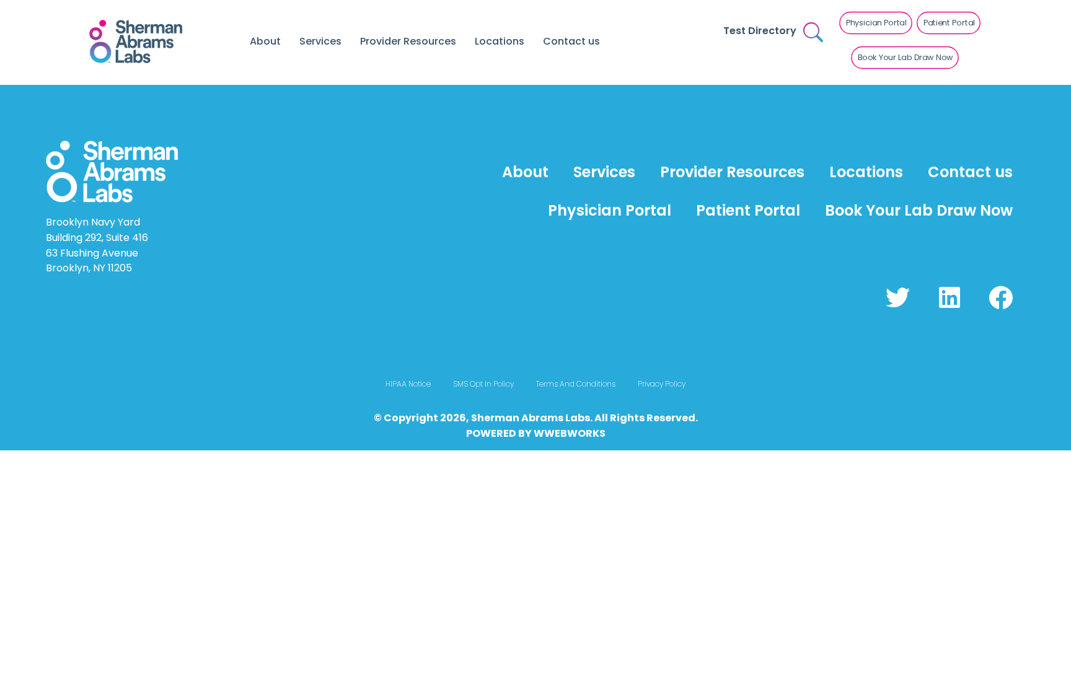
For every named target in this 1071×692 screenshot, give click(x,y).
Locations (499, 41)
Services (320, 41)
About (265, 41)
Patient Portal (748, 210)
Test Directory (759, 31)
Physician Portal (609, 210)
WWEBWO (560, 433)
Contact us (571, 41)
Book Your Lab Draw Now (919, 210)
